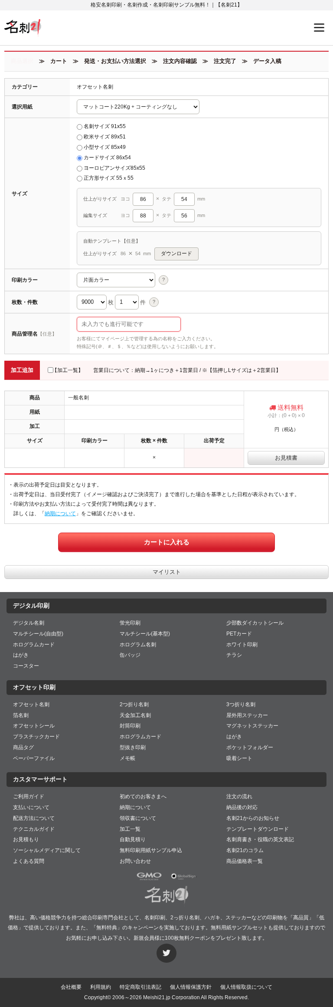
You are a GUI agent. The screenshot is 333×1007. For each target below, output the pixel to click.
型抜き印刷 (133, 747)
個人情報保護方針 (191, 987)
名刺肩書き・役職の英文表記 (260, 839)
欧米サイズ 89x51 (105, 137)
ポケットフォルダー (249, 747)
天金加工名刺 (135, 715)
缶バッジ (130, 655)
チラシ (234, 655)
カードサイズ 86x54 (107, 158)
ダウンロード (176, 253)
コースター (26, 666)
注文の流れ (239, 796)
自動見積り (133, 839)
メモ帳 (127, 758)
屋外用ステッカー (247, 715)
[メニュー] (319, 27)
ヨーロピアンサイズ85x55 (114, 168)
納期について (60, 513)
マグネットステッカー (252, 726)
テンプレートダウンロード (257, 829)
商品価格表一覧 (244, 861)
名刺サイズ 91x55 (105, 126)
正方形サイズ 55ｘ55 (109, 178)
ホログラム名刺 (138, 645)
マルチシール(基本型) (145, 634)
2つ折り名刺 (134, 704)
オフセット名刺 (31, 704)
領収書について (138, 818)
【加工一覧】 (67, 370)
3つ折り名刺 (240, 704)
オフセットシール (34, 726)
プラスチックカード (36, 737)
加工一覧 (130, 829)
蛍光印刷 (130, 623)
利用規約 (100, 987)
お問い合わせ (135, 861)
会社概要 (71, 987)
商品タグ (23, 747)
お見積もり (26, 839)
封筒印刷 (130, 726)
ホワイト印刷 (242, 645)
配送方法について (34, 818)
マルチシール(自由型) (38, 634)
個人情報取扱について (246, 987)
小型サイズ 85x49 (105, 147)
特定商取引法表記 (140, 987)
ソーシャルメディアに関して (47, 850)
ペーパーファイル (34, 758)
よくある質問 (28, 861)
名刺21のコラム (245, 850)
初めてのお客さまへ (143, 796)
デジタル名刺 (28, 623)
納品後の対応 (242, 807)
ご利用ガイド (28, 796)
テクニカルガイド (34, 829)
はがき (21, 655)
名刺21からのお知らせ (252, 818)
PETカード (239, 634)
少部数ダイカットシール (255, 623)
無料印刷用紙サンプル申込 (151, 850)
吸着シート (239, 758)
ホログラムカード (34, 645)
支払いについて (31, 807)
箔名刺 (21, 715)
